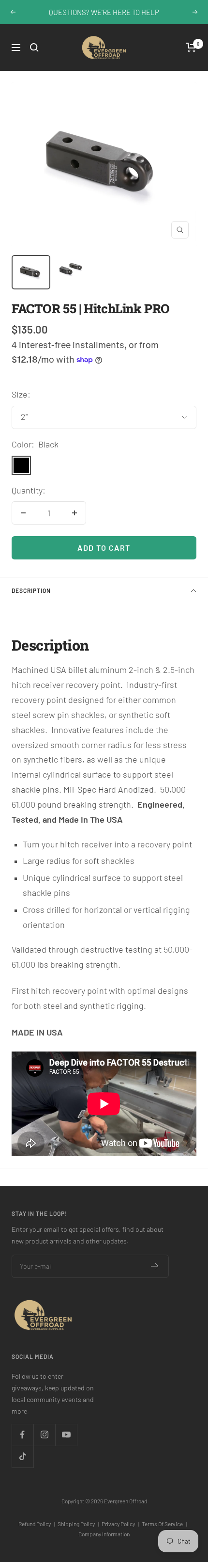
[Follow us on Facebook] (22, 1435)
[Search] (34, 47)
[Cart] (191, 47)
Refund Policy (36, 1523)
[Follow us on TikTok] (22, 1456)
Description (31, 590)
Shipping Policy (78, 1523)
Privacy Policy (120, 1523)
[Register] (155, 1266)
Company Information (104, 1533)
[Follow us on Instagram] (44, 1435)
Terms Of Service (164, 1523)
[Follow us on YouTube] (66, 1435)
